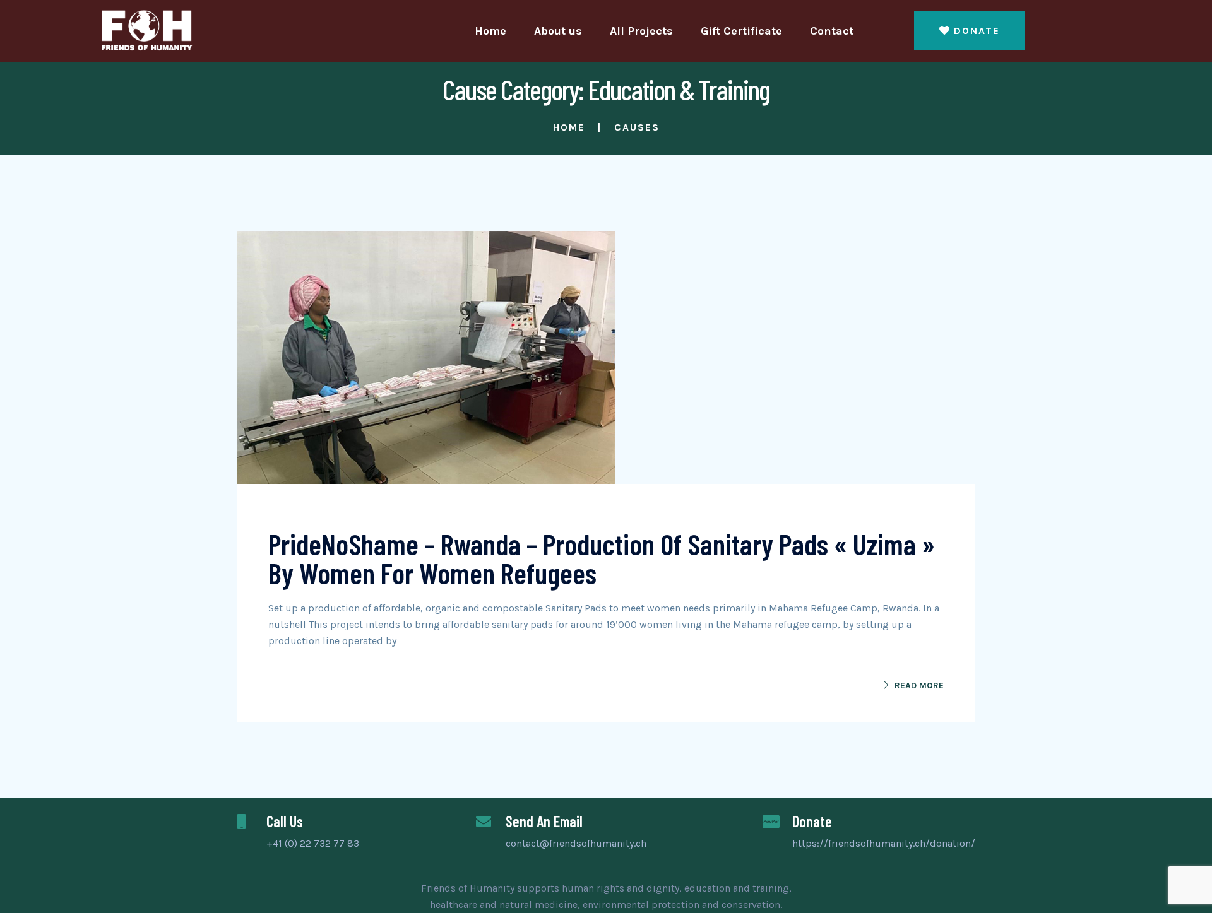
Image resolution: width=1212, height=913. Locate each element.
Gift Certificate (741, 31)
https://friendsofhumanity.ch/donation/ (883, 843)
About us (558, 31)
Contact (831, 31)
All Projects (641, 31)
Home (490, 31)
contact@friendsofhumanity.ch (576, 843)
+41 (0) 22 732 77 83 (312, 843)
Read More (919, 685)
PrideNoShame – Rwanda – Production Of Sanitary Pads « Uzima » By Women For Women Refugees (601, 558)
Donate (977, 31)
